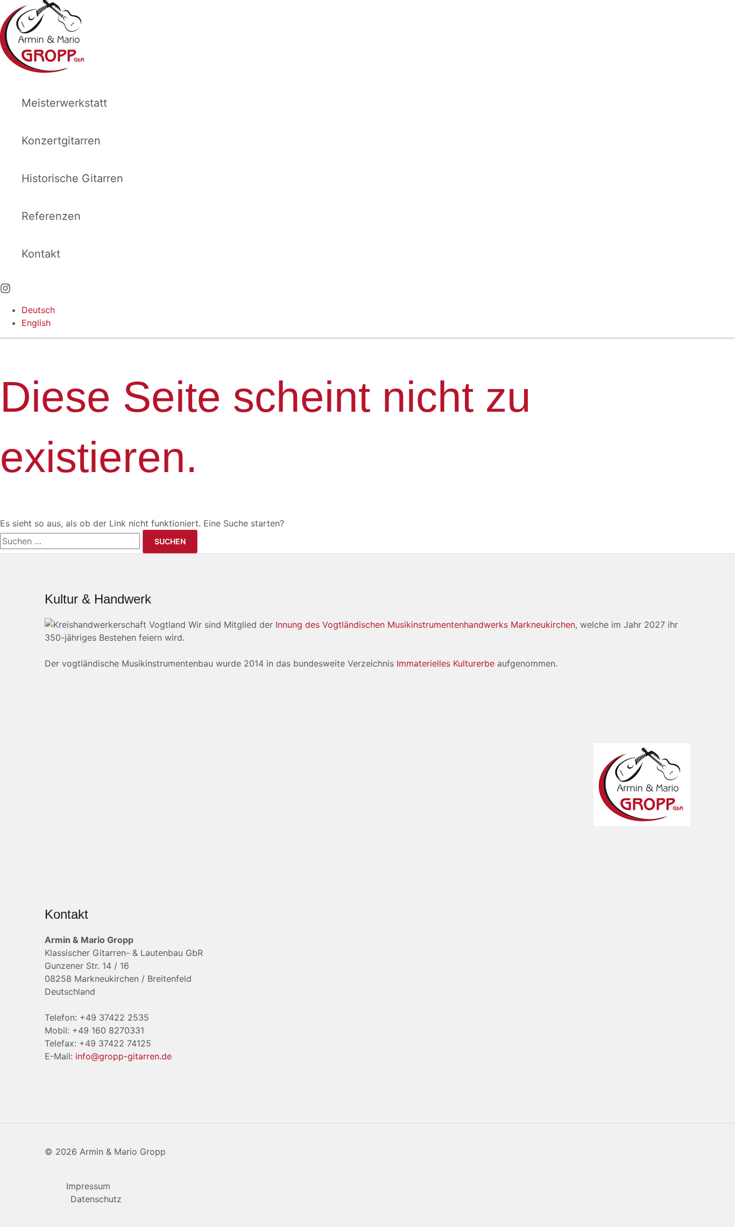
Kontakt (41, 253)
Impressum (88, 1186)
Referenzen (51, 216)
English (36, 322)
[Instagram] (5, 290)
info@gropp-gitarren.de (123, 1056)
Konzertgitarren (61, 140)
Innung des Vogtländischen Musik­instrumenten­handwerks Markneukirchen (425, 624)
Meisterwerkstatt (64, 102)
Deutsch (38, 309)
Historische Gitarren (72, 178)
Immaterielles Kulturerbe (445, 663)
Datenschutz (96, 1199)
